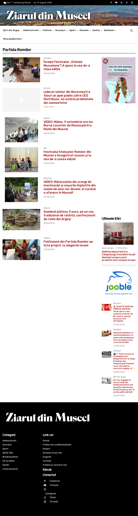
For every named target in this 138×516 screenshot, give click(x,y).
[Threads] (132, 2)
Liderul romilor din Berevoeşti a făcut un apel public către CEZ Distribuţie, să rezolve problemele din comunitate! (68, 97)
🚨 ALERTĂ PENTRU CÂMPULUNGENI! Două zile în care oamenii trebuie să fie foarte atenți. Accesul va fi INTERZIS (123, 313)
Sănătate (117, 330)
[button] (131, 30)
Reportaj (47, 178)
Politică (47, 238)
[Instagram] (121, 2)
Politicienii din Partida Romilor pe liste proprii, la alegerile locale (68, 243)
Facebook (55, 481)
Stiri (45, 148)
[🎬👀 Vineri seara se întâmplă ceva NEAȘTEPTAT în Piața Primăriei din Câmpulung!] (106, 354)
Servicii (47, 88)
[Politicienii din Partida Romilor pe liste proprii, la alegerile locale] (21, 249)
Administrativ (108, 248)
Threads (54, 501)
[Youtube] (116, 2)
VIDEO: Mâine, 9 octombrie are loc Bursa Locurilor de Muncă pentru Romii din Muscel (68, 125)
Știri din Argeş (119, 377)
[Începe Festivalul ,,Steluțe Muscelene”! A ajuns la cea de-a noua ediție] (21, 69)
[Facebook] (111, 2)
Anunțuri (47, 58)
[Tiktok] (126, 2)
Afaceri (47, 118)
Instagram (50, 493)
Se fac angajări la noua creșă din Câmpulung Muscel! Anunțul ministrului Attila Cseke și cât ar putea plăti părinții (124, 386)
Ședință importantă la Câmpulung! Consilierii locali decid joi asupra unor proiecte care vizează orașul (118, 256)
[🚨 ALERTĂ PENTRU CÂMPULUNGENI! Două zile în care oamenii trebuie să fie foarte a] (106, 307)
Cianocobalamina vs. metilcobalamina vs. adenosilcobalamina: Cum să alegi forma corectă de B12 (123, 337)
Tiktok (53, 497)
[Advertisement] (118, 158)
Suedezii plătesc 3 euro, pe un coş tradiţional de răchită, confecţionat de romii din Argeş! (69, 215)
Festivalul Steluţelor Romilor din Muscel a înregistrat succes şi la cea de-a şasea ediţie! (67, 155)
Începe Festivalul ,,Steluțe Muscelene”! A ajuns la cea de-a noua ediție (67, 65)
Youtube (54, 485)
